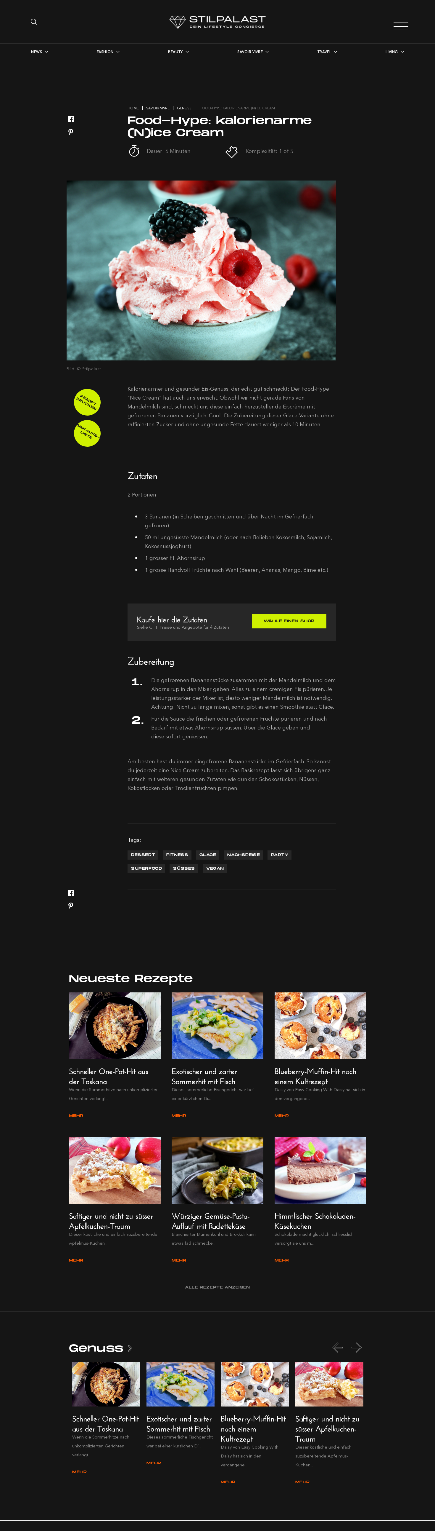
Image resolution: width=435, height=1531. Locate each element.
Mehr (76, 1116)
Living (392, 52)
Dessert (143, 855)
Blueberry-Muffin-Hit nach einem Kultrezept (315, 1075)
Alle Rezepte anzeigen (217, 1287)
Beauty (175, 52)
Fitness (177, 855)
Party (279, 855)
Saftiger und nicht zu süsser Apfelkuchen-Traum (111, 1219)
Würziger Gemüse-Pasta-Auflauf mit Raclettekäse (211, 1219)
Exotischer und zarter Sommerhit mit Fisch (204, 1075)
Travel (324, 52)
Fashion (105, 52)
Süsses (184, 868)
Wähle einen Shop (289, 621)
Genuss (96, 1348)
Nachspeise (243, 855)
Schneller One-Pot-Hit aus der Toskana (108, 1075)
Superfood (146, 868)
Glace (207, 855)
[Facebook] (71, 119)
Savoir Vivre (250, 52)
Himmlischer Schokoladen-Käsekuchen (315, 1219)
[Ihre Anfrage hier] (34, 22)
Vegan (215, 868)
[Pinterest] (71, 132)
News (36, 52)
